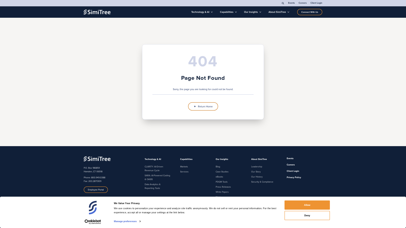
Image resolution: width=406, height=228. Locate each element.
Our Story (256, 171)
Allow (307, 205)
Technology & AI (200, 12)
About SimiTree (277, 12)
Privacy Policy (294, 177)
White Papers (222, 191)
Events (291, 2)
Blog (218, 166)
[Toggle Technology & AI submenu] (212, 12)
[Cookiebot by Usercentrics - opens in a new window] (93, 221)
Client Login (316, 2)
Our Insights (251, 12)
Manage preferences (125, 221)
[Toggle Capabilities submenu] (236, 12)
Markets (184, 166)
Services (184, 171)
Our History (257, 176)
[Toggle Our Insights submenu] (260, 12)
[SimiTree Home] (97, 12)
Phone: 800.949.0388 (94, 177)
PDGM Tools (222, 181)
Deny (307, 215)
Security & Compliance (262, 181)
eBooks (219, 176)
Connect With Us (309, 12)
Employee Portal (96, 189)
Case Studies (222, 171)
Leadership (256, 166)
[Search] (283, 3)
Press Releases (223, 186)
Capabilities (226, 12)
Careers (303, 2)
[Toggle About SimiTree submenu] (288, 12)
